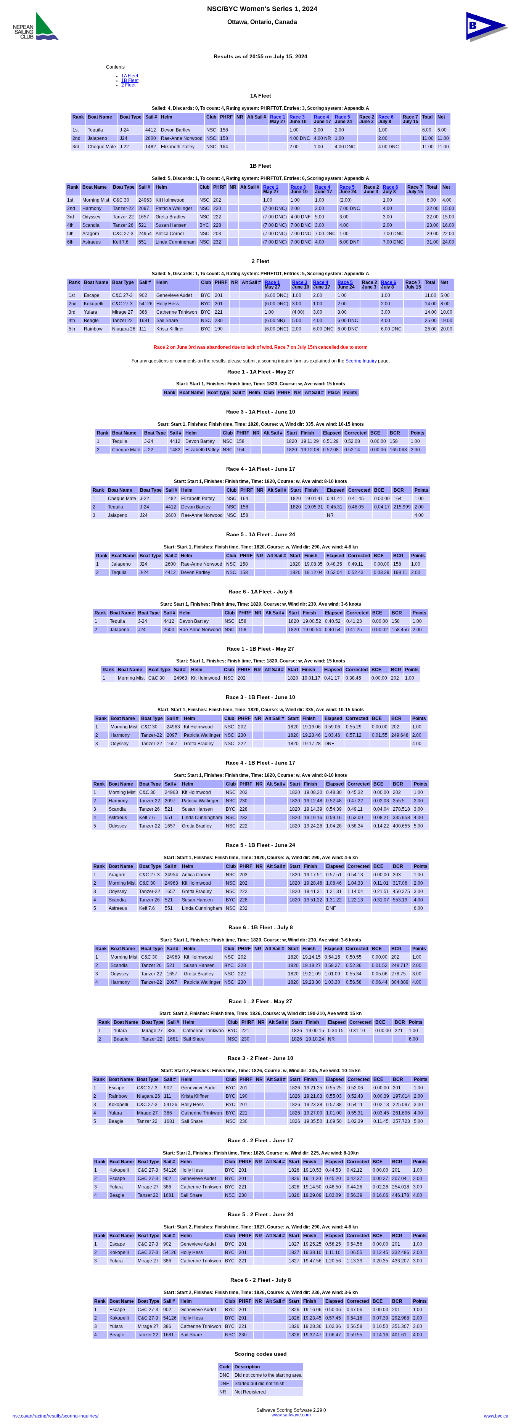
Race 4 (321, 117)
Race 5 (342, 117)
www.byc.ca (496, 1416)
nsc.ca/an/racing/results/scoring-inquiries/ (55, 1416)
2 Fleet (128, 85)
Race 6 (386, 117)
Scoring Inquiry (361, 361)
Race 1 (277, 117)
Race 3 (297, 117)
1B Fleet (129, 80)
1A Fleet (129, 76)
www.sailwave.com (291, 1415)
